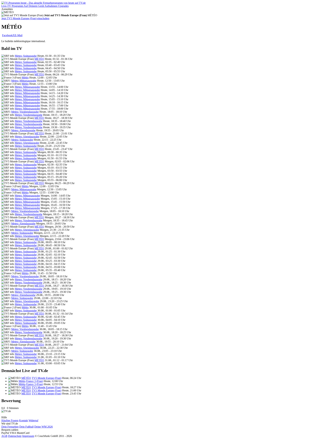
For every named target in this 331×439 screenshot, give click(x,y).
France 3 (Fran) (34, 381)
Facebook (7, 35)
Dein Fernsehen (10, 426)
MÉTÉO (39, 58)
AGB (4, 436)
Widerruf (33, 420)
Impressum (28, 436)
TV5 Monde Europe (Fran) (46, 378)
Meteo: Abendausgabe (23, 130)
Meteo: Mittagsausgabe (23, 80)
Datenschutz (15, 436)
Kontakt (23, 420)
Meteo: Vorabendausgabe (25, 111)
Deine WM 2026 (43, 426)
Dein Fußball (26, 426)
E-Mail (18, 35)
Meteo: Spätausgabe (26, 55)
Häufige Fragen (9, 420)
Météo (25, 77)
